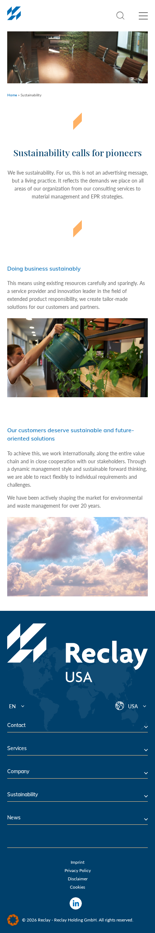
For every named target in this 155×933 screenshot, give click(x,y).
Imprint (77, 862)
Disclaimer (78, 878)
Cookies (77, 887)
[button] (13, 920)
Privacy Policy (78, 870)
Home (12, 95)
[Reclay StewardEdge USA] (14, 17)
